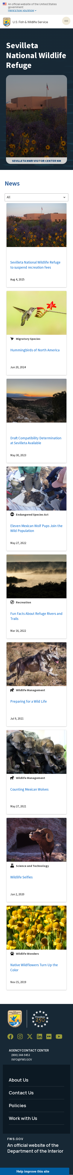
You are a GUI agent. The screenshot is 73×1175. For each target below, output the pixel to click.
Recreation (23, 602)
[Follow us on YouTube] (60, 1037)
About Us (18, 1080)
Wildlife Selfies (21, 877)
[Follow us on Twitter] (31, 1037)
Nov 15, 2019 (18, 982)
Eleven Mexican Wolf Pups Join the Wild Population (36, 528)
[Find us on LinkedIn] (41, 1037)
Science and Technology (32, 866)
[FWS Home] (6, 22)
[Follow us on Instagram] (21, 1037)
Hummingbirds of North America (35, 350)
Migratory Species (28, 339)
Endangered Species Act (32, 514)
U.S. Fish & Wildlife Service (30, 22)
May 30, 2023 (18, 455)
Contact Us (21, 1092)
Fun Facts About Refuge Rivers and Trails (36, 616)
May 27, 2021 (18, 806)
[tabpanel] (36, 596)
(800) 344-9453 (20, 1055)
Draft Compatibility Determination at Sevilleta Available (35, 440)
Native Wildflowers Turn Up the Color (34, 967)
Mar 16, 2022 (18, 631)
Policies (17, 1105)
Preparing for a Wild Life (28, 701)
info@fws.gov (21, 1059)
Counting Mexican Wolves (29, 789)
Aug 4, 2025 (17, 279)
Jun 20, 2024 (18, 367)
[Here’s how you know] (36, 7)
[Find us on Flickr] (50, 1037)
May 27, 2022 (18, 543)
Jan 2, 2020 (17, 894)
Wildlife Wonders (27, 953)
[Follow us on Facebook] (11, 1037)
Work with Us (23, 1118)
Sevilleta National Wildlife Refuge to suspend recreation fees (35, 265)
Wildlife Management (30, 690)
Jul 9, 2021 (17, 718)
